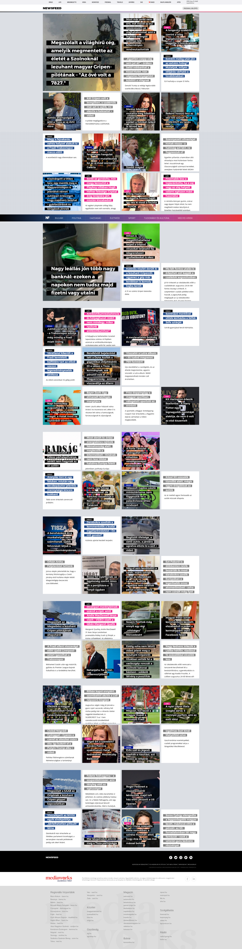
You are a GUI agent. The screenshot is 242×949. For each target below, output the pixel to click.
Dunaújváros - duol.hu (59, 911)
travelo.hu (127, 917)
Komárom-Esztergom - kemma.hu (64, 929)
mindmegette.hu (130, 914)
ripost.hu (163, 892)
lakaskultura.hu (130, 902)
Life (60, 2)
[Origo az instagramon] (180, 857)
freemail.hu (164, 914)
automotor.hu (129, 899)
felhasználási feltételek (157, 864)
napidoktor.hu (129, 911)
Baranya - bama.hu (58, 899)
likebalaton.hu (129, 908)
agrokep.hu (91, 936)
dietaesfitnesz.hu (130, 920)
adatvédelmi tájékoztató (140, 864)
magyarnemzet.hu (94, 911)
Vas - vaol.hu (92, 892)
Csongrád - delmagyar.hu (60, 908)
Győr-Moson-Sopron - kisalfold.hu (63, 917)
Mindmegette (71, 2)
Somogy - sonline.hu (58, 935)
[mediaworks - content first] (59, 879)
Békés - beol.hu (56, 902)
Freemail (108, 2)
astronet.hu (128, 896)
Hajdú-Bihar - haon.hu (59, 920)
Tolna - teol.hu (56, 941)
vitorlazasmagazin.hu (132, 923)
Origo (51, 2)
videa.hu (163, 920)
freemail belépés (191, 8)
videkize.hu (128, 926)
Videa (84, 2)
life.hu (162, 898)
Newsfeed (95, 2)
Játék (179, 2)
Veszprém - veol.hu (94, 895)
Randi (152, 2)
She (141, 2)
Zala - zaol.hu (92, 898)
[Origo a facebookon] (170, 857)
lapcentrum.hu (166, 923)
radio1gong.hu (166, 936)
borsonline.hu (129, 942)
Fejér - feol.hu (56, 914)
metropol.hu (165, 895)
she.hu (162, 901)
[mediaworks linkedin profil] (193, 878)
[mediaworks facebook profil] (187, 878)
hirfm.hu (163, 939)
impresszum (182, 864)
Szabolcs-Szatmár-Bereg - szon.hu (64, 938)
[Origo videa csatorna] (185, 857)
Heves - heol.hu (56, 923)
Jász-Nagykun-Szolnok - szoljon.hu (64, 926)
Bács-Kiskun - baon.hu (59, 896)
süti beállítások (172, 864)
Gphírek (131, 2)
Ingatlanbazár (165, 2)
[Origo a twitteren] (175, 857)
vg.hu (89, 933)
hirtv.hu (90, 917)
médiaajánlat (192, 864)
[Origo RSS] (190, 857)
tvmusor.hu (128, 929)
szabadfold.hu (92, 914)
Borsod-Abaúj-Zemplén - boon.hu (63, 905)
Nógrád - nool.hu (57, 932)
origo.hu (90, 920)
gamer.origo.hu (130, 905)
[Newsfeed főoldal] (52, 857)
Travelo (120, 2)
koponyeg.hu (165, 917)
